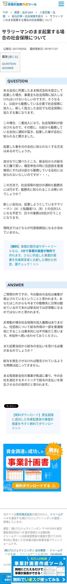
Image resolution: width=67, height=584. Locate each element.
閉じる (13, 56)
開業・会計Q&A (23, 12)
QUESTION (9, 63)
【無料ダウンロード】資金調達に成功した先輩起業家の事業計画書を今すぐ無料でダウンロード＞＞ (33, 421)
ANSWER (7, 68)
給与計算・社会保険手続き (27, 16)
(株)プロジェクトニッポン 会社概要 (25, 550)
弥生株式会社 (24, 514)
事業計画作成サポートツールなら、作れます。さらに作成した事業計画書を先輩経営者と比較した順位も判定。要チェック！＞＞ (33, 255)
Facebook (56, 554)
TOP (5, 12)
